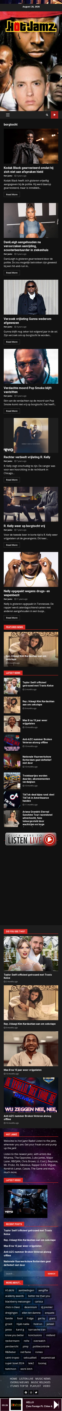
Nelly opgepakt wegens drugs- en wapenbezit (31, 569)
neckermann (12, 1340)
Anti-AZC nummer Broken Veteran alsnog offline (12, 743)
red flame (25, 1352)
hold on (38, 1324)
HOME (13, 1378)
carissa (39, 1301)
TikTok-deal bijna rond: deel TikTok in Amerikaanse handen (12, 799)
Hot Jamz (8, 175)
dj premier (47, 1307)
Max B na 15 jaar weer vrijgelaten (12, 724)
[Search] (47, 115)
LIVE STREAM (54, 115)
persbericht (11, 1346)
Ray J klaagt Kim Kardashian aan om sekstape (12, 705)
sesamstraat (48, 1357)
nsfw (26, 1340)
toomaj (42, 1363)
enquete (49, 1312)
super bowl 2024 (14, 1363)
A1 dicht (9, 1290)
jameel (50, 1324)
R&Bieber (10, 1352)
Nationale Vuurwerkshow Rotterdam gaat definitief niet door (12, 761)
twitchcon (10, 1369)
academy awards (14, 1296)
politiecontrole (41, 1346)
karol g (20, 1329)
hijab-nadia (23, 1324)
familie (9, 1318)
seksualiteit (30, 1357)
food (19, 1318)
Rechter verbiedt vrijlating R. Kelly (31, 435)
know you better (14, 1335)
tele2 (31, 1363)
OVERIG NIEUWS (19, 1382)
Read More (11, 194)
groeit (8, 1324)
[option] (31, 649)
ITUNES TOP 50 (19, 1386)
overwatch (39, 1340)
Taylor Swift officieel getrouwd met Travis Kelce (12, 686)
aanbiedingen (26, 1290)
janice (8, 1329)
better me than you (39, 1296)
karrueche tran (36, 1329)
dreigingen (11, 1312)
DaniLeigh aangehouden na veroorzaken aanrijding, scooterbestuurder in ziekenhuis (31, 220)
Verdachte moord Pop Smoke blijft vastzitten (31, 366)
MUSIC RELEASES (40, 1382)
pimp (25, 1346)
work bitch (26, 1369)
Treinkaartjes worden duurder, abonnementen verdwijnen (12, 780)
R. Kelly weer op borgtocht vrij (31, 504)
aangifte (43, 1290)
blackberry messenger (18, 1301)
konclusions (35, 1335)
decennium (30, 1307)
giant (52, 1318)
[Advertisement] (31, 68)
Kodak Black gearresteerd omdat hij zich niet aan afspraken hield (31, 146)
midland (50, 1335)
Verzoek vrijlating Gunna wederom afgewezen (31, 297)
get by (41, 1318)
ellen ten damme (31, 1312)
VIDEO (46, 1386)
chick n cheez (12, 1307)
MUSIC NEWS (43, 1378)
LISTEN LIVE (26, 1378)
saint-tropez (12, 1357)
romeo (39, 1352)
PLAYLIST (35, 1386)
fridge (30, 1318)
